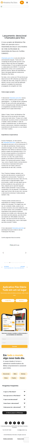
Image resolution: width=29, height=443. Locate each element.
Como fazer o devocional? (11, 403)
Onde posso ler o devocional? (12, 407)
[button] (3, 253)
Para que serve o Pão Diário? (11, 395)
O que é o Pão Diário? (9, 391)
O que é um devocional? (10, 399)
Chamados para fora (7, 58)
